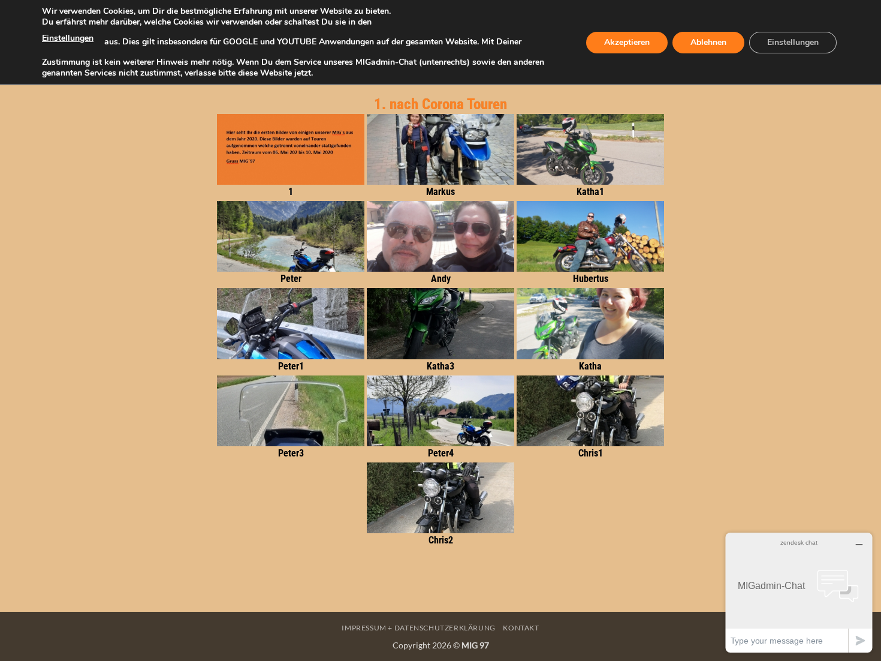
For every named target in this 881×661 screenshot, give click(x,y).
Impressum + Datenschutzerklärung (419, 627)
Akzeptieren (627, 42)
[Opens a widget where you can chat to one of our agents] (799, 592)
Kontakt (521, 627)
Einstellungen (67, 38)
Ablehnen (708, 42)
